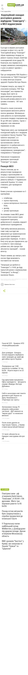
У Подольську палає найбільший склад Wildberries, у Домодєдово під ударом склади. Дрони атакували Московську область (13, 529)
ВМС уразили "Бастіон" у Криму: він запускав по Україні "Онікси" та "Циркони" (13, 545)
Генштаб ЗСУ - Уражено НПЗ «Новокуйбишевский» (13, 344)
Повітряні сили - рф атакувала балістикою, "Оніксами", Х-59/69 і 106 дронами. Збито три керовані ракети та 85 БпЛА (13, 499)
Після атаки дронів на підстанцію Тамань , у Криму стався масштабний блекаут (13, 425)
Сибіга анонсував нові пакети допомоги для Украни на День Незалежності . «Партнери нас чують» (14, 396)
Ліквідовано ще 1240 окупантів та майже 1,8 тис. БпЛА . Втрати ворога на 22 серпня (13, 369)
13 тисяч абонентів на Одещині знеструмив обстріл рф (13, 436)
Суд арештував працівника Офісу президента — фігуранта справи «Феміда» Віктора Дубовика (14, 383)
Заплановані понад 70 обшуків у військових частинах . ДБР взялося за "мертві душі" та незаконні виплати (12, 411)
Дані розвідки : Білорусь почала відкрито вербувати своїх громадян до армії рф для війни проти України (13, 356)
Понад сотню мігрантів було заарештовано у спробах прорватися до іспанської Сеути (12, 515)
